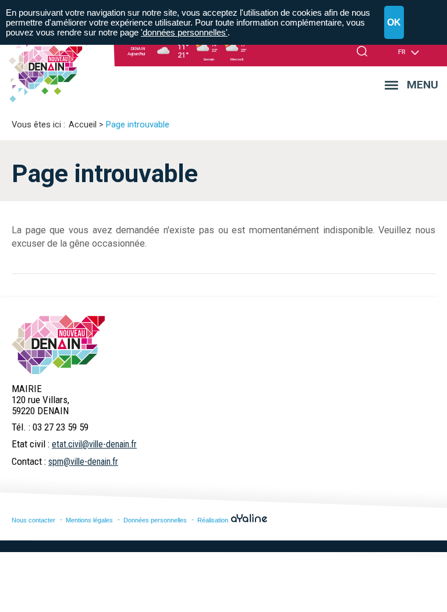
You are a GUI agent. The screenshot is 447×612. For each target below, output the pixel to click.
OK (394, 22)
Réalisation (213, 520)
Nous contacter (33, 520)
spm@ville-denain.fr (83, 461)
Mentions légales (89, 520)
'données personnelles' (184, 32)
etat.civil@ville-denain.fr (94, 444)
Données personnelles (155, 520)
